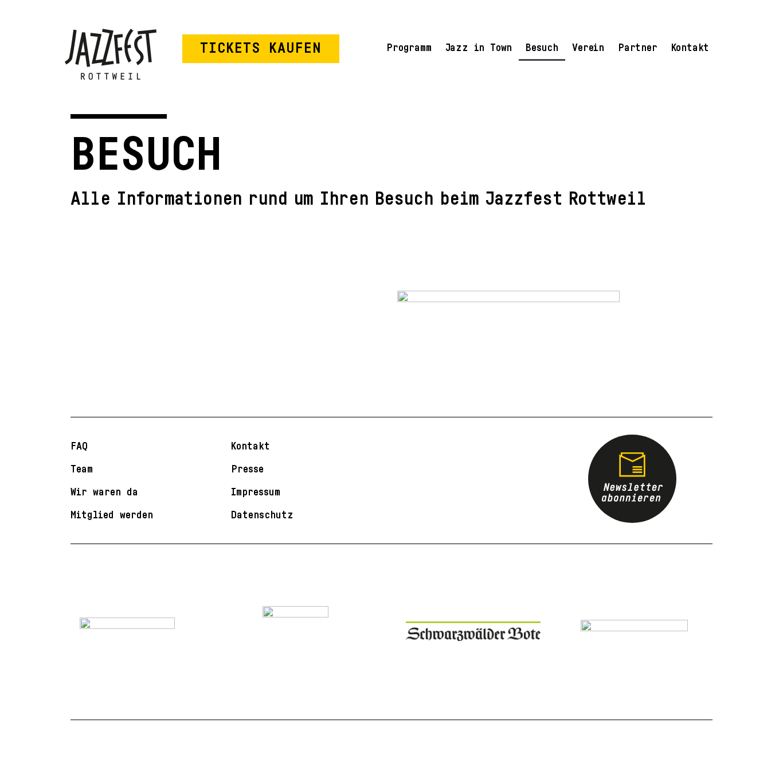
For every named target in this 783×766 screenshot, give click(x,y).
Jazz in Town (478, 47)
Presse (247, 469)
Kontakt (690, 47)
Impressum (255, 492)
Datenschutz (262, 515)
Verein (588, 47)
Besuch (542, 47)
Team (82, 469)
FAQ (79, 446)
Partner (637, 47)
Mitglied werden (112, 515)
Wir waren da (104, 492)
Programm (408, 47)
